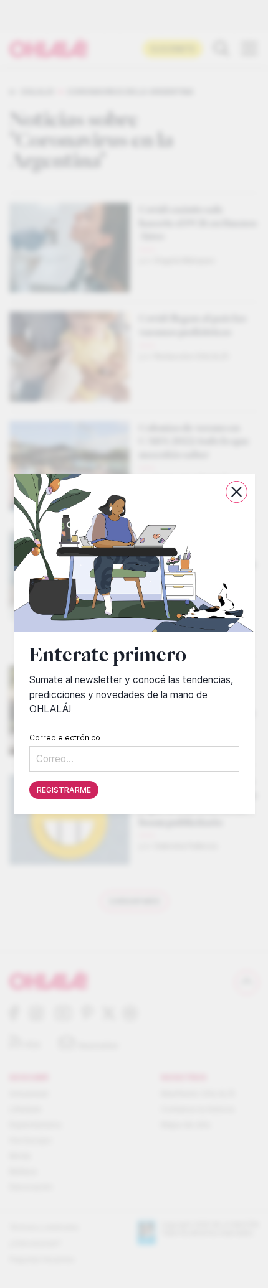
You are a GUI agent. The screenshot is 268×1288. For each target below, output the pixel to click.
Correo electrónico (64, 737)
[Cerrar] (236, 492)
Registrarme (64, 790)
